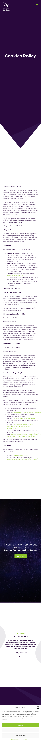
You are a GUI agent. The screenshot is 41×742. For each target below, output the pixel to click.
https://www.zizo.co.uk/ (15, 275)
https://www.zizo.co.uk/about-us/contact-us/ (22, 459)
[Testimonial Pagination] (19, 656)
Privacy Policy (25, 739)
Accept (20, 725)
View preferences (20, 735)
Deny (20, 730)
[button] (38, 707)
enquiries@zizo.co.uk (21, 455)
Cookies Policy (15, 739)
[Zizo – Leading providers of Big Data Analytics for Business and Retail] (6, 3)
